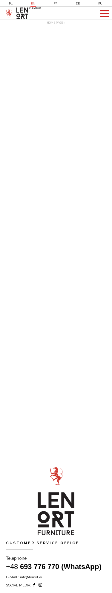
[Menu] (104, 13)
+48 (54, 566)
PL (11, 3)
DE (78, 3)
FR (55, 3)
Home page (55, 22)
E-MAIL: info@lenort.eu (25, 577)
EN (33, 3)
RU (100, 3)
